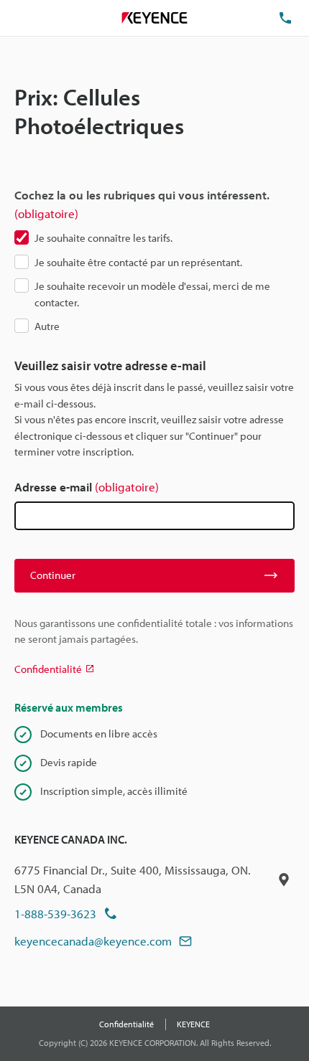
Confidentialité (126, 1024)
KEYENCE (193, 1024)
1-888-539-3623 (55, 913)
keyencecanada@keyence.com (93, 940)
